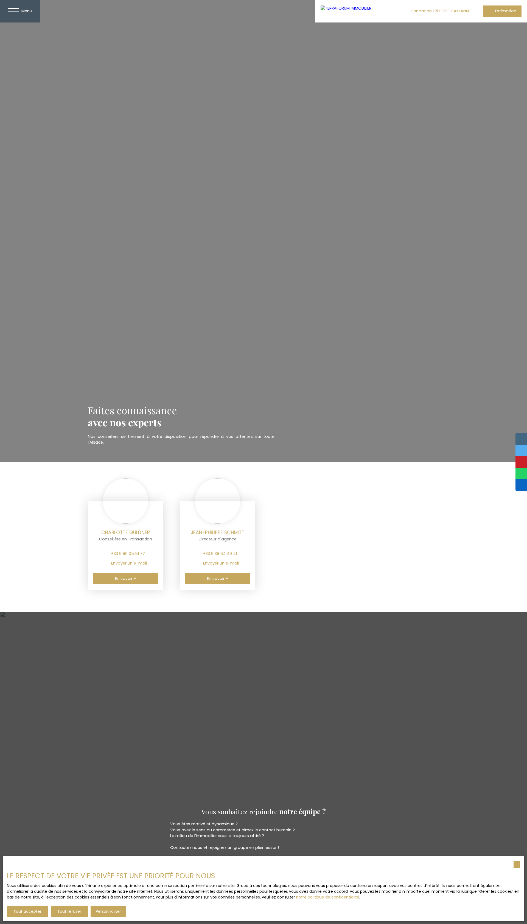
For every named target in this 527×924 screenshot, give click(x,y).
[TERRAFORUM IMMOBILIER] (356, 11)
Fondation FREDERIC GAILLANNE (441, 11)
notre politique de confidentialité (327, 897)
